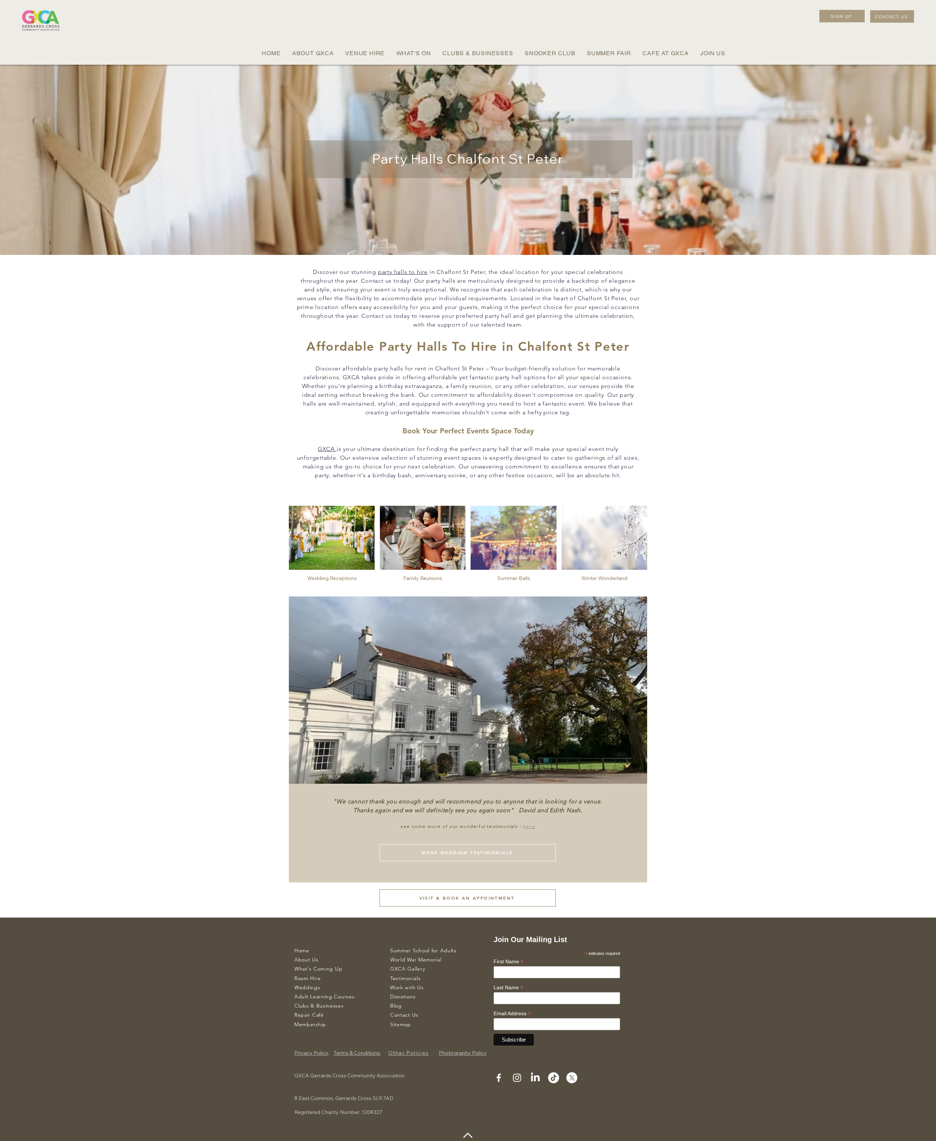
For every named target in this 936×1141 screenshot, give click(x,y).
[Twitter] (571, 1077)
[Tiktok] (553, 1077)
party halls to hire (403, 271)
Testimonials (405, 978)
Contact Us (404, 1015)
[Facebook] (498, 1077)
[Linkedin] (535, 1077)
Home (301, 950)
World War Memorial (416, 959)
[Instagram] (517, 1077)
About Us (306, 959)
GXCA (327, 448)
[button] (313, 53)
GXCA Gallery (407, 968)
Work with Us (406, 987)
